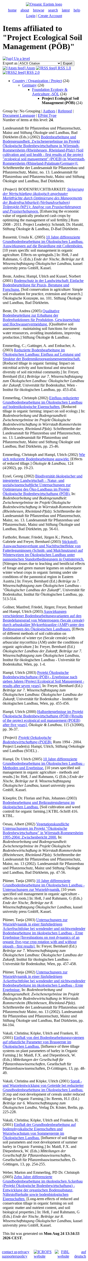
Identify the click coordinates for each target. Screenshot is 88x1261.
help (77, 10)
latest (66, 10)
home (12, 10)
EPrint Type (47, 115)
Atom (30, 68)
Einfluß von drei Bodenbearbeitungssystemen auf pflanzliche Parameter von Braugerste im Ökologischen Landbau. (43, 1041)
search (53, 10)
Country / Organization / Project (37, 81)
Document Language (19, 115)
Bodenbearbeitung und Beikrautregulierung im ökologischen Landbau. (39, 804)
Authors (49, 111)
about (25, 10)
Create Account (50, 16)
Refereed (65, 111)
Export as (10, 63)
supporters (10, 1256)
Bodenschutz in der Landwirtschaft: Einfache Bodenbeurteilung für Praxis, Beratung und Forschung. (43, 285)
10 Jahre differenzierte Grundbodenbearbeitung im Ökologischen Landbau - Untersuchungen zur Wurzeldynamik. (44, 885)
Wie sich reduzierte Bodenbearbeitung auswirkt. (44, 457)
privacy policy (23, 1254)
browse (38, 10)
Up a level (21, 58)
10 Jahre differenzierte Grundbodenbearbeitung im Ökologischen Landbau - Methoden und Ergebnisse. (44, 763)
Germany (29, 85)
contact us (9, 1252)
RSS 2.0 (33, 72)
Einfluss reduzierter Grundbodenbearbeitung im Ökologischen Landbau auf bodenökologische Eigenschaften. (42, 402)
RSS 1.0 (64, 68)
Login (30, 16)
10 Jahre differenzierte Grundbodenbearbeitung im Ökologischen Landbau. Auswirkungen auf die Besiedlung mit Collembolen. (43, 241)
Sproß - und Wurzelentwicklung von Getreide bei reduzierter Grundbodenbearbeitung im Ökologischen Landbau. (43, 1085)
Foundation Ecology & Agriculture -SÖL (49, 91)
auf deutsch (80, 1254)
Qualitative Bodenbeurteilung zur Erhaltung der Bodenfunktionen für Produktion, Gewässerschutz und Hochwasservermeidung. (41, 317)
